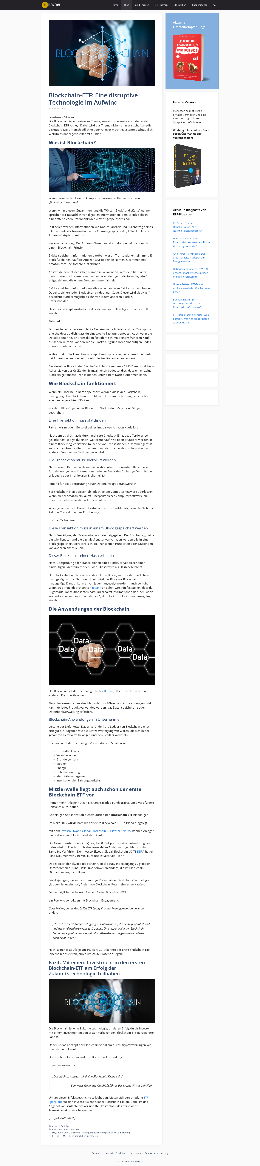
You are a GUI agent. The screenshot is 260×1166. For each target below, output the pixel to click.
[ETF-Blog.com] (51, 5)
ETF (139, 851)
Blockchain (57, 1129)
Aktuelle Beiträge (60, 1126)
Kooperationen (199, 4)
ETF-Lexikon (180, 4)
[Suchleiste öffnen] (214, 5)
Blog (126, 4)
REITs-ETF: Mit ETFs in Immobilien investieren (75, 1135)
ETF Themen (161, 4)
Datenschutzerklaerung (157, 1153)
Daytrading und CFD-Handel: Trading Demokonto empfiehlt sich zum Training (91, 1132)
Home (115, 4)
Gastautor (97, 1153)
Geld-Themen (142, 4)
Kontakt (109, 1153)
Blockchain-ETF (71, 1129)
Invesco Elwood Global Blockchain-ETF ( (87, 831)
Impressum (136, 1153)
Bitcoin (96, 587)
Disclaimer (121, 1153)
